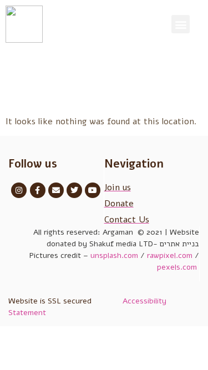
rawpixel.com (169, 255)
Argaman (119, 232)
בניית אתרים (179, 244)
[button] (180, 24)
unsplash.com (114, 255)
